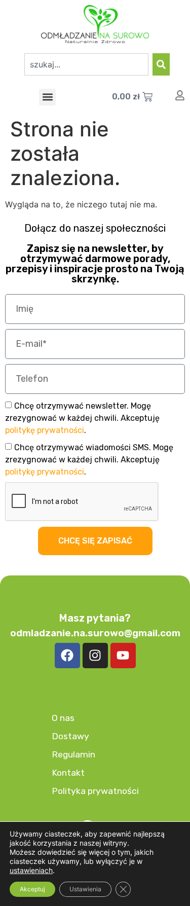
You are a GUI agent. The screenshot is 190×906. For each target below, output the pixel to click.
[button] (47, 97)
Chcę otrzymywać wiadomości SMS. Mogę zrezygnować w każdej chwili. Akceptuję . (89, 459)
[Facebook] (67, 655)
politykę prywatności (44, 429)
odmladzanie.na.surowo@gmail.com (95, 633)
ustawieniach (31, 870)
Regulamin (73, 754)
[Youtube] (123, 655)
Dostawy (70, 736)
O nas (63, 718)
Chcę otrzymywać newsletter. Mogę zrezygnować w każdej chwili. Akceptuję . (82, 417)
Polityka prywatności (95, 791)
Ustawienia (85, 889)
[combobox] (86, 64)
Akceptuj (32, 889)
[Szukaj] (161, 64)
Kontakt (68, 773)
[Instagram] (95, 655)
